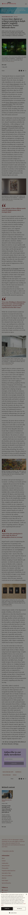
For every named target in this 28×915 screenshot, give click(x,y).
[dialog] (14, 904)
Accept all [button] (7, 908)
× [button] (26, 894)
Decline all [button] (19, 908)
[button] (13, 913)
